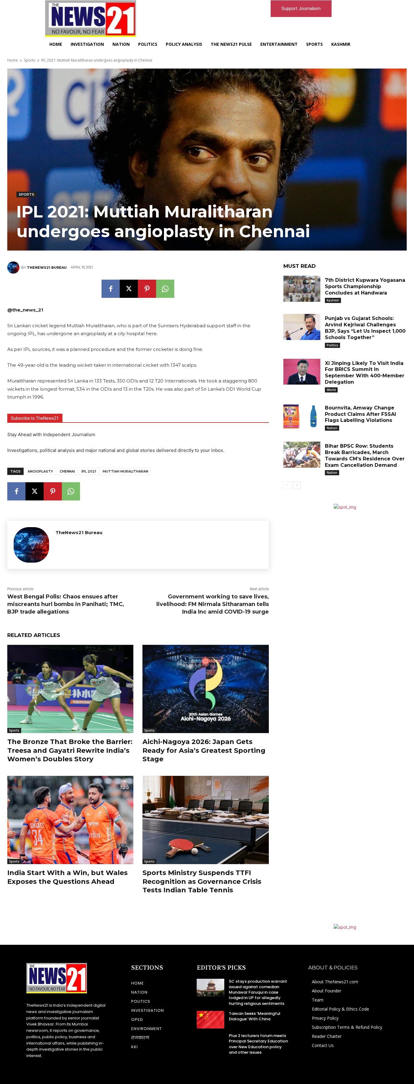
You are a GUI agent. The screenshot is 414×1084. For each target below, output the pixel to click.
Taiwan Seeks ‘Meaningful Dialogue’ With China (254, 1016)
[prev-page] (287, 485)
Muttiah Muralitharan (125, 471)
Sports (29, 60)
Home (12, 60)
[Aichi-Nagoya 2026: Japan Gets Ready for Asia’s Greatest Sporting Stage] (205, 689)
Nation (332, 428)
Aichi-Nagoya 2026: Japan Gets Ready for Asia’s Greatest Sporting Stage (203, 750)
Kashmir (333, 300)
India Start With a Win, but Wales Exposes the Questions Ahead (67, 877)
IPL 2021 (89, 471)
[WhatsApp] (165, 289)
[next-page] (297, 485)
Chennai (67, 471)
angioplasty (40, 471)
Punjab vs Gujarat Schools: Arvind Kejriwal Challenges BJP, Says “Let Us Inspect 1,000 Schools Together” (365, 327)
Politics (332, 345)
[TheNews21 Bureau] (14, 267)
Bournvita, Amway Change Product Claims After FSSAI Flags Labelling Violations (360, 414)
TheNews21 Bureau (47, 267)
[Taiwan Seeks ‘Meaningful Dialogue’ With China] (210, 1019)
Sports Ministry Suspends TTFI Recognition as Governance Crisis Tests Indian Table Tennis (201, 881)
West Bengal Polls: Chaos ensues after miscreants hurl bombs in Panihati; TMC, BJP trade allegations (65, 604)
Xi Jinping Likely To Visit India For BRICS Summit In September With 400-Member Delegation (364, 372)
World (331, 390)
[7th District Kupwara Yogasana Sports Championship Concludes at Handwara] (301, 289)
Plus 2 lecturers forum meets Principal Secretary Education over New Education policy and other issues (258, 1044)
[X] (129, 289)
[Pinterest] (147, 289)
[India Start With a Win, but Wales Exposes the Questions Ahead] (70, 820)
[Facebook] (111, 289)
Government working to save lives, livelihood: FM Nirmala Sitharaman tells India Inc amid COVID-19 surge (212, 604)
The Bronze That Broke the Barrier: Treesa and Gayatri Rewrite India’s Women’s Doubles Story (69, 750)
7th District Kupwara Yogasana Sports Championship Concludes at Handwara (365, 286)
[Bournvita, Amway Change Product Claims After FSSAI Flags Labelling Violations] (301, 416)
